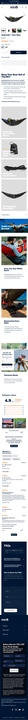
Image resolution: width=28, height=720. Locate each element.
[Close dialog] (27, 350)
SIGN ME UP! (7, 364)
